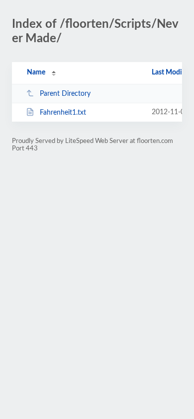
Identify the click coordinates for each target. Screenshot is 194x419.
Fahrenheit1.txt (63, 112)
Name (36, 72)
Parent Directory (65, 93)
